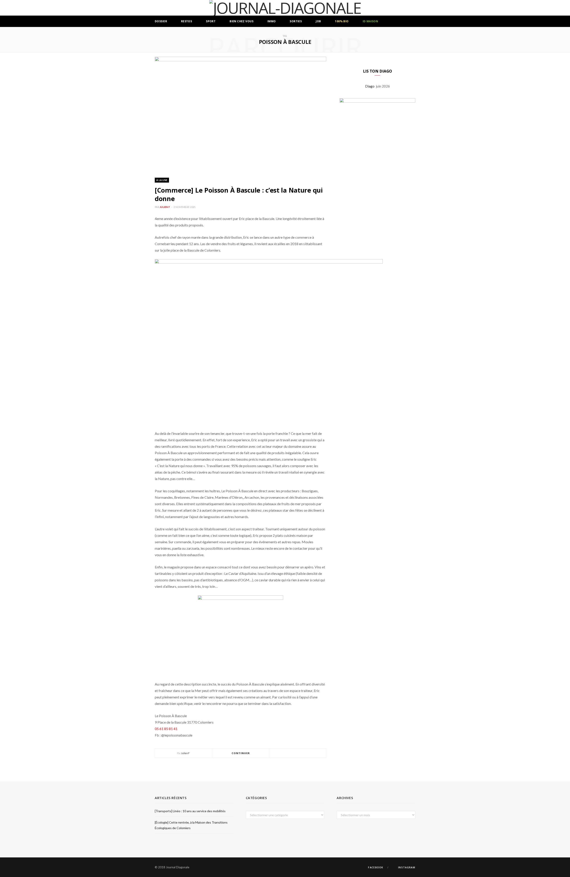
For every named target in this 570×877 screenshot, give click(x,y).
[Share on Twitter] (298, 753)
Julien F (165, 207)
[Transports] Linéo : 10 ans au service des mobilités (190, 811)
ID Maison (370, 21)
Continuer (241, 753)
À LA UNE (161, 180)
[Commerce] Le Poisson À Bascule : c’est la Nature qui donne (239, 194)
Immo (271, 21)
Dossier (161, 21)
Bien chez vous (241, 21)
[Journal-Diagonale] (285, 8)
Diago (370, 86)
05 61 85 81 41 (166, 728)
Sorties (296, 21)
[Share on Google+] (303, 753)
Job (318, 21)
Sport (211, 21)
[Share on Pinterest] (308, 753)
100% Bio (341, 21)
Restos (186, 21)
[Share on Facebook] (292, 753)
